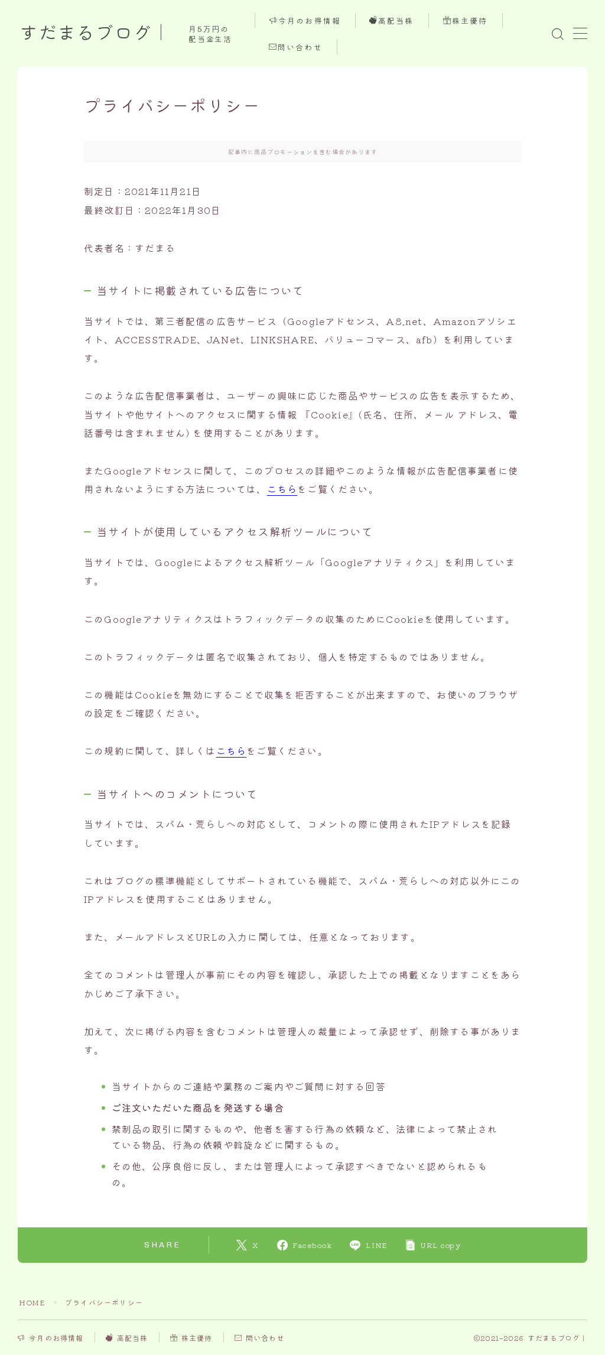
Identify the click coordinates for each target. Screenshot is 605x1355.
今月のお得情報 (309, 21)
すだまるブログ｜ (95, 34)
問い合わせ (300, 47)
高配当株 (396, 21)
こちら (282, 489)
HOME (32, 1302)
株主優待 (469, 21)
